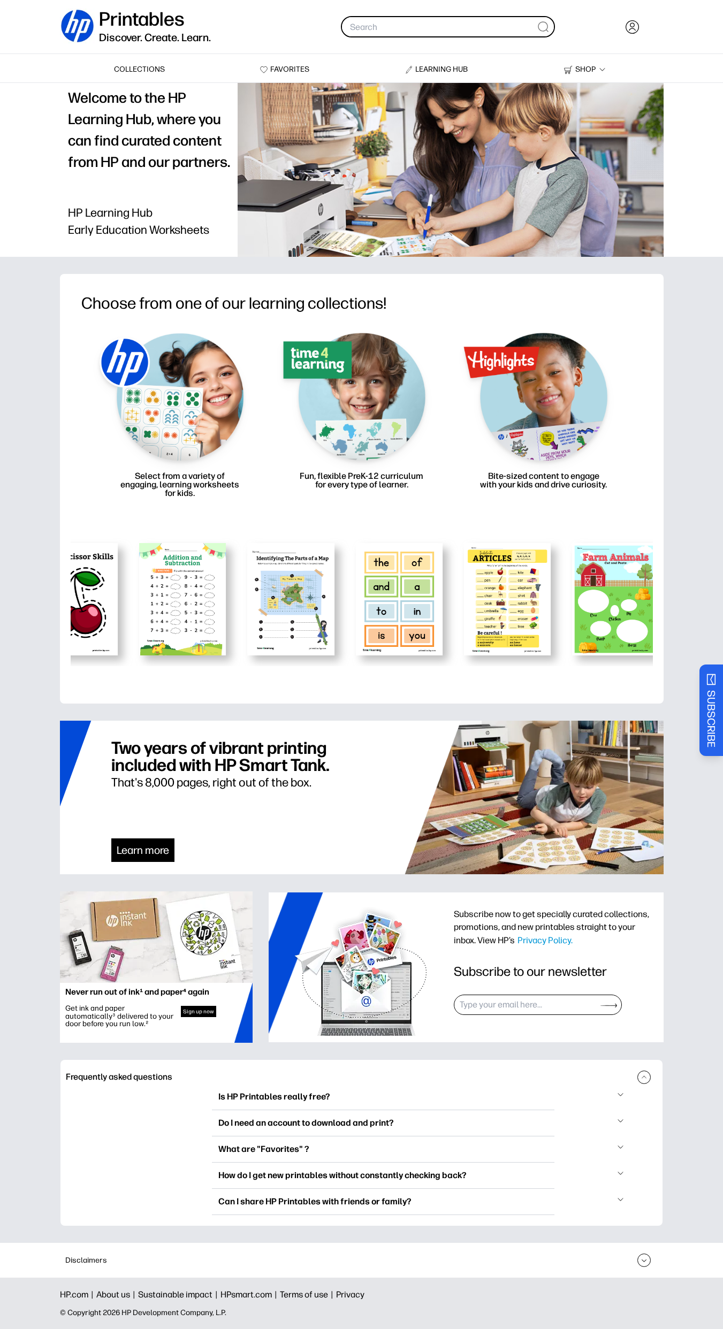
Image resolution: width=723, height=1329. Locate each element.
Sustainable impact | (179, 1294)
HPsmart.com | (250, 1294)
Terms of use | (308, 1294)
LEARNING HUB (441, 69)
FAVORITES (289, 69)
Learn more (143, 850)
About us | (117, 1294)
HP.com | (78, 1294)
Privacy (350, 1294)
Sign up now (198, 1011)
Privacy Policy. (545, 940)
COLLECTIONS (139, 69)
